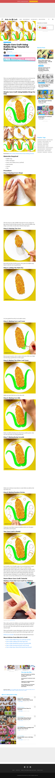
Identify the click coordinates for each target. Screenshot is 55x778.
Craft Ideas (45, 144)
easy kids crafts (41, 149)
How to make (48, 150)
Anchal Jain (10, 51)
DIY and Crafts (34, 19)
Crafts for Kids (49, 147)
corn (20, 689)
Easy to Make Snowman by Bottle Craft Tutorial (17, 645)
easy (21, 689)
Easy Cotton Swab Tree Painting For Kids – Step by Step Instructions (28, 675)
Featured (30, 689)
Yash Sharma (20, 701)
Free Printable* (26, 19)
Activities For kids (42, 139)
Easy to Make (25, 689)
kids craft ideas (41, 147)
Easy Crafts (46, 142)
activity (11, 689)
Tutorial (25, 690)
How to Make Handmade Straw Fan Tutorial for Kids (18, 643)
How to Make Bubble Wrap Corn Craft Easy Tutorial (18, 639)
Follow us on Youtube (9, 634)
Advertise (18, 770)
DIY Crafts (40, 142)
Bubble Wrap (16, 689)
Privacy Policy (40, 770)
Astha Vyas (41, 64)
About (13, 770)
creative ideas (41, 150)
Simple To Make (15, 690)
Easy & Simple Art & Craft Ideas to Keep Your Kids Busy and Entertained (27, 685)
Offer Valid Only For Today (33, 1)
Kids (6, 690)
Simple (11, 690)
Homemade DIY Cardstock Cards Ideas (28, 679)
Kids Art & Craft (12, 620)
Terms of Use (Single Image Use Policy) (28, 770)
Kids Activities (42, 19)
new (8, 690)
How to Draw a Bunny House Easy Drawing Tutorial (21, 153)
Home (20, 19)
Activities (40, 144)
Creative (50, 152)
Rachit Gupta (20, 720)
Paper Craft (48, 149)
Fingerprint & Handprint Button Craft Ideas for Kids (27, 682)
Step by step (20, 690)
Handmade (45, 152)
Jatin (19, 730)
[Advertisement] (27, 10)
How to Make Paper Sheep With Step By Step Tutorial (19, 647)
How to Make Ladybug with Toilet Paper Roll (17, 641)
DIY (50, 141)
